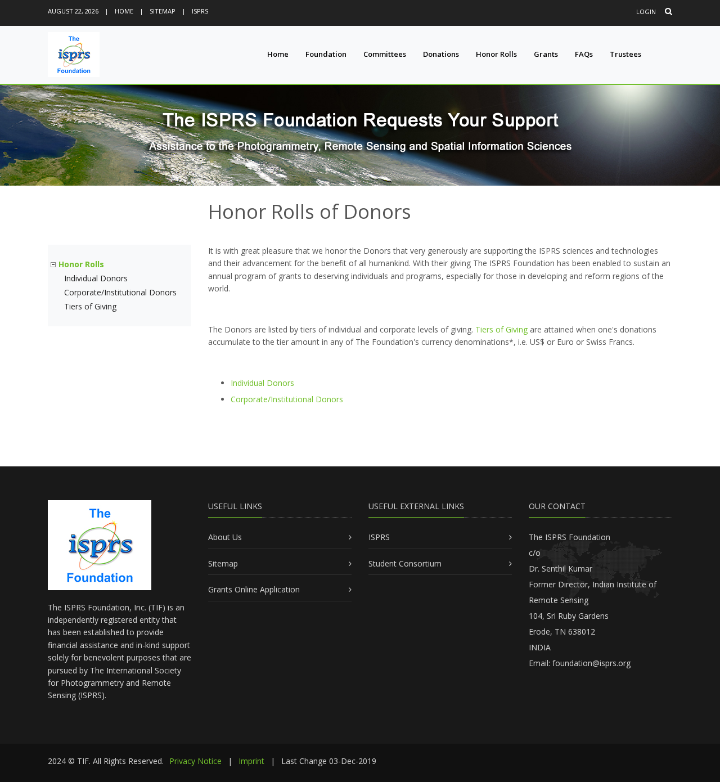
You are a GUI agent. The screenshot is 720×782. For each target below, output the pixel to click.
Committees (384, 54)
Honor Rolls (496, 54)
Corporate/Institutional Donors (120, 292)
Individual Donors (96, 278)
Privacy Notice (195, 761)
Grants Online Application (254, 589)
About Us (225, 537)
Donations (441, 54)
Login (646, 11)
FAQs (584, 54)
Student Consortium (405, 563)
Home (124, 11)
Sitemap (163, 11)
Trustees (625, 54)
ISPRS (200, 11)
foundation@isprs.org (591, 663)
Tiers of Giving (90, 306)
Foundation (325, 54)
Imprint (251, 761)
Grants (546, 54)
